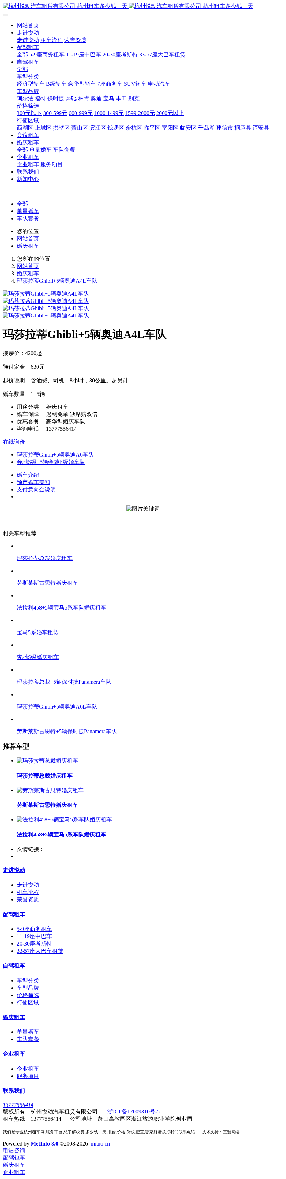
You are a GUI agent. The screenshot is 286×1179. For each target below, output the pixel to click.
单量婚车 (28, 211)
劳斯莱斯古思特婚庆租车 (47, 583)
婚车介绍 (28, 475)
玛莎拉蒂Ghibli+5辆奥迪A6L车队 (57, 707)
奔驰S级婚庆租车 (38, 657)
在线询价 (14, 442)
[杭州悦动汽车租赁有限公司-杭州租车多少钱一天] (143, 6)
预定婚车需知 (33, 482)
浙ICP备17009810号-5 (133, 1112)
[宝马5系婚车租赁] (150, 620)
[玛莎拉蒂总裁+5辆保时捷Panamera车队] (150, 670)
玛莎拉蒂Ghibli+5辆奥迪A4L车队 (57, 281)
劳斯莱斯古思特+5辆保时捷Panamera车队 (67, 731)
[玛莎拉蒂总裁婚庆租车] (150, 546)
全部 (22, 55)
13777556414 (18, 1105)
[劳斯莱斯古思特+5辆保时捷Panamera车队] (150, 719)
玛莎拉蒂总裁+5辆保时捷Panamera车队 (64, 682)
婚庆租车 (28, 246)
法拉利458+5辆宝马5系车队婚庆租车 (61, 608)
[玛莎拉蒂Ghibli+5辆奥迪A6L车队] (150, 694)
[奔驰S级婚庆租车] (150, 645)
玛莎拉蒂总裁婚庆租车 (45, 558)
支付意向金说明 (36, 489)
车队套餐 (28, 218)
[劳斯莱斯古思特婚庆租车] (150, 571)
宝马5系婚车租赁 (38, 632)
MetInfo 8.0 (44, 1144)
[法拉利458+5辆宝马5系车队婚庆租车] (150, 595)
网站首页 (28, 25)
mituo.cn (100, 1144)
